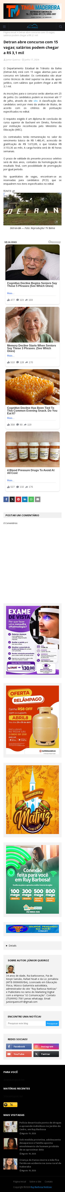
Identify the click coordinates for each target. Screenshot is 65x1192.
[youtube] (19, 1054)
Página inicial (9, 32)
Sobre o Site (35, 1181)
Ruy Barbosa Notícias (41, 1187)
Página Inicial (19, 1181)
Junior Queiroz (13, 59)
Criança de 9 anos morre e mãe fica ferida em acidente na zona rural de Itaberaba (40, 1163)
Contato (49, 1181)
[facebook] (19, 1046)
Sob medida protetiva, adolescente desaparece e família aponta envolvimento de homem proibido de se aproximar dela (40, 1144)
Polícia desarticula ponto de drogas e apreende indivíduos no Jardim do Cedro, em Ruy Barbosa (40, 1126)
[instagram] (46, 1046)
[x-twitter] (46, 1054)
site (35, 100)
